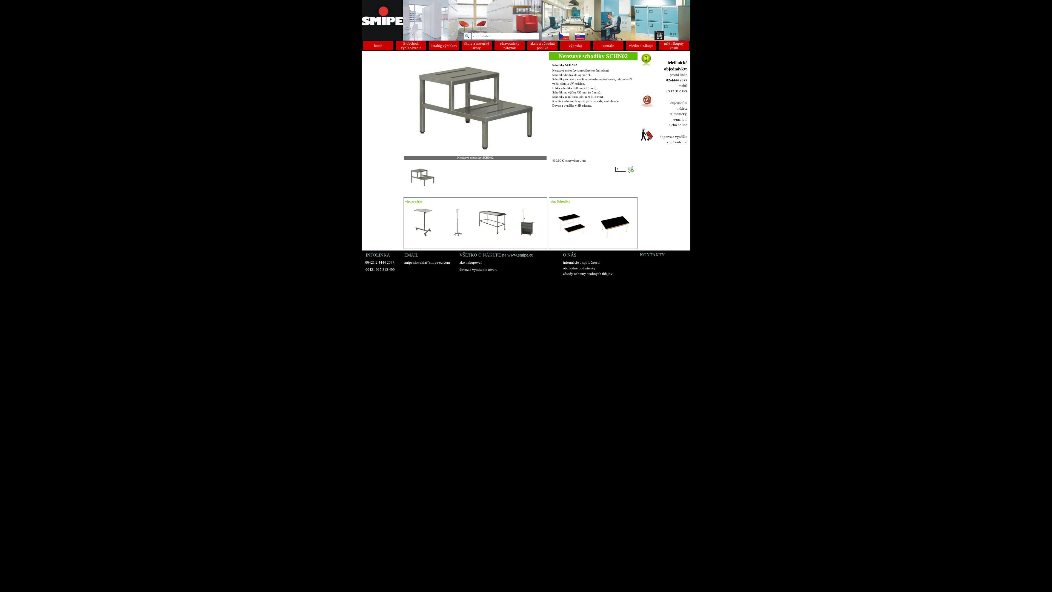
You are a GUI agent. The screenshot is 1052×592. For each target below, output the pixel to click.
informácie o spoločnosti (581, 262)
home (378, 46)
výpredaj (575, 46)
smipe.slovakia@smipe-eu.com (427, 262)
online (682, 125)
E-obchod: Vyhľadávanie (411, 45)
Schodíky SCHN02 (564, 65)
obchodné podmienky (579, 268)
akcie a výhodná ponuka (542, 45)
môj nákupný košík (674, 45)
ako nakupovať (470, 262)
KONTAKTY (652, 254)
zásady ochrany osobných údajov (588, 274)
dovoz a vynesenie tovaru (478, 269)
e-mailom (680, 119)
